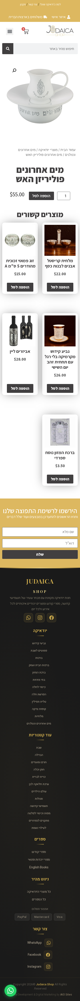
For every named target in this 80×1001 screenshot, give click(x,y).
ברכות (38, 658)
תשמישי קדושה (39, 806)
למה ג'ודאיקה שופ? (50, 4)
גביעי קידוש (39, 643)
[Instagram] (40, 617)
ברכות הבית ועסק (39, 665)
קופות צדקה (39, 709)
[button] (9, 31)
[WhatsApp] (28, 617)
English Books (38, 867)
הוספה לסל (41, 196)
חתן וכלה (39, 769)
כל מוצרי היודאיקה (39, 891)
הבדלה (39, 755)
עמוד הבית (68, 150)
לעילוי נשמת (39, 828)
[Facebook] (51, 617)
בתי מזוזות (39, 680)
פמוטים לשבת (39, 650)
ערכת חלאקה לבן (39, 784)
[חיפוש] (7, 48)
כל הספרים (39, 899)
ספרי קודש (39, 852)
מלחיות (39, 716)
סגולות (39, 799)
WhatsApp (34, 942)
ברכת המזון (39, 672)
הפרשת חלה (39, 694)
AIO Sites (66, 995)
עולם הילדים (39, 791)
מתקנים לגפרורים (39, 820)
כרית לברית (39, 777)
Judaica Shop (45, 984)
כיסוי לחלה (39, 687)
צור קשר (32, 4)
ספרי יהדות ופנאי (39, 859)
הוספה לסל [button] (60, 287)
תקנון (23, 4)
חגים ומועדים (39, 762)
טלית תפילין (39, 701)
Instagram (34, 966)
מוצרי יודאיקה (48, 150)
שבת (39, 747)
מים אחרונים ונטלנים (39, 723)
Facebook (34, 954)
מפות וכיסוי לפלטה (39, 813)
